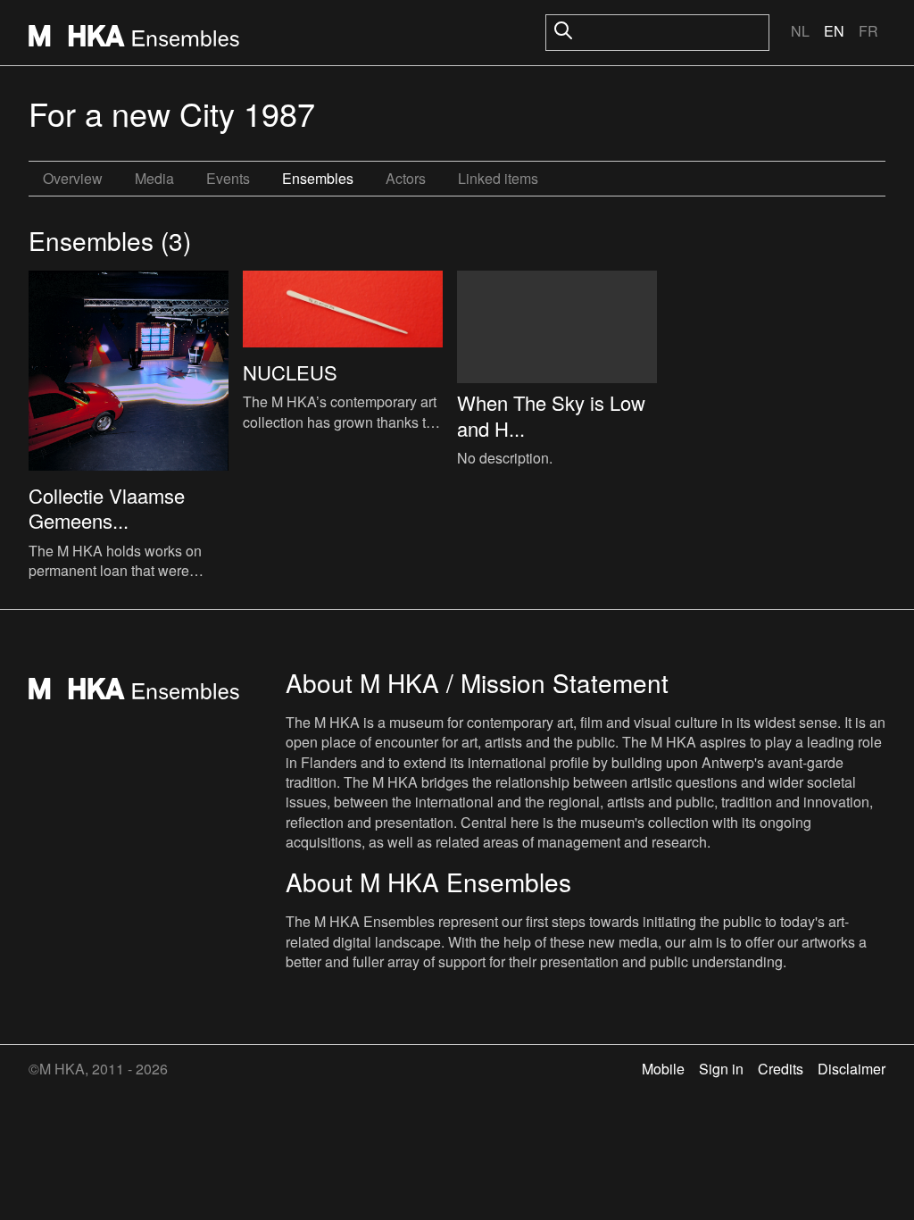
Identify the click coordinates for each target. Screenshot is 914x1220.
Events (228, 178)
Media (154, 178)
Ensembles (317, 178)
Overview (73, 178)
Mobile (663, 1068)
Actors (406, 178)
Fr (868, 31)
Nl (800, 31)
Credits (780, 1068)
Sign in (721, 1068)
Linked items (498, 178)
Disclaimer (851, 1068)
